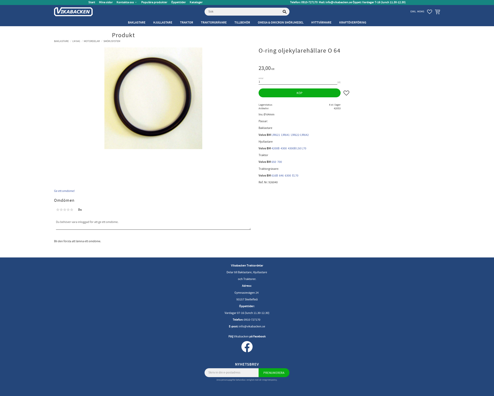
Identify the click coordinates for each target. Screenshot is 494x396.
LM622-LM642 (300, 135)
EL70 (295, 175)
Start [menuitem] (91, 2)
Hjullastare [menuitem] (162, 23)
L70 (304, 148)
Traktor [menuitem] (186, 23)
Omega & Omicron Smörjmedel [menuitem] (281, 23)
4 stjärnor (68, 209)
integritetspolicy (269, 379)
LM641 (285, 135)
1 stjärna (57, 209)
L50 (298, 148)
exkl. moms (417, 11)
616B (275, 175)
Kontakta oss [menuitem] (125, 2)
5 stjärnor (71, 209)
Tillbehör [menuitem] (242, 23)
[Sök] (284, 12)
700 (279, 162)
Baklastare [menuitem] (136, 23)
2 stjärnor (61, 209)
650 (274, 162)
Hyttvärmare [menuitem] (321, 23)
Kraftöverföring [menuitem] (352, 23)
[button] (429, 11)
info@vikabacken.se (339, 2)
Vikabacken (241, 336)
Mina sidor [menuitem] (106, 2)
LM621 (276, 135)
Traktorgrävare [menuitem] (214, 23)
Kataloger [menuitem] (196, 2)
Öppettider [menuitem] (178, 2)
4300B (292, 148)
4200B (275, 148)
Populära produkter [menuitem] (154, 2)
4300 (284, 148)
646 (281, 175)
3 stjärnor (64, 209)
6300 (288, 175)
